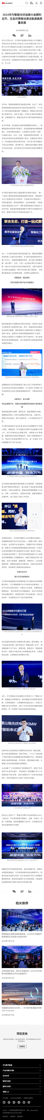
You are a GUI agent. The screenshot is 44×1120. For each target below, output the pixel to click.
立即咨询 (22, 1046)
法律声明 (12, 1116)
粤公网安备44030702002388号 (12, 1113)
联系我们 (5, 1116)
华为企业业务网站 (15, 1098)
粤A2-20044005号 (32, 1110)
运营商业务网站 (28, 1098)
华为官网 (5, 1098)
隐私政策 (20, 1116)
